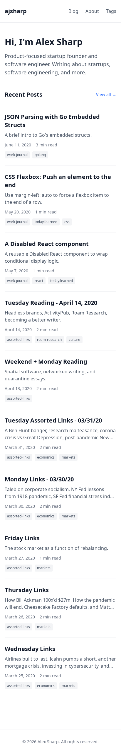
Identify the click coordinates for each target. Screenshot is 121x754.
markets (68, 457)
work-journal (17, 154)
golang (40, 154)
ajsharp (16, 11)
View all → (106, 94)
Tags (111, 11)
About (92, 11)
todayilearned (46, 221)
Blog (73, 11)
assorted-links (18, 339)
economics (46, 457)
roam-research (49, 339)
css (67, 221)
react (39, 280)
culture (74, 339)
